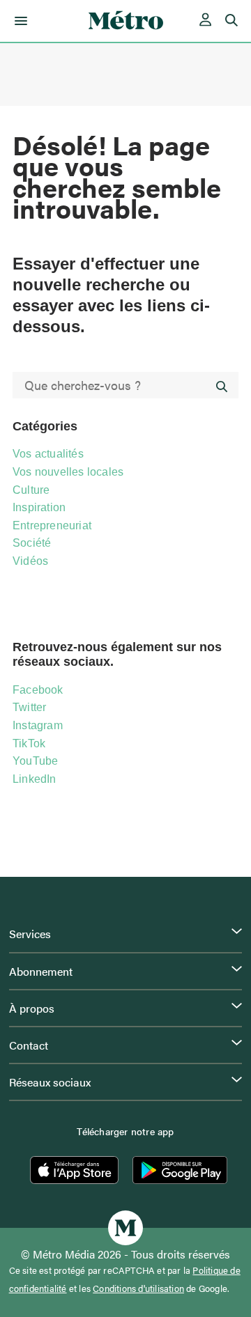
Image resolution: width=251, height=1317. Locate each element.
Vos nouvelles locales (68, 472)
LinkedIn (34, 779)
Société (32, 543)
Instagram (38, 725)
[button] (18, 21)
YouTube (35, 761)
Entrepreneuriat (52, 525)
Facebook (38, 690)
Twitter (29, 707)
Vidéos (30, 561)
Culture (31, 490)
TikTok (29, 743)
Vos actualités (48, 454)
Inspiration (39, 507)
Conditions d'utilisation (138, 1288)
